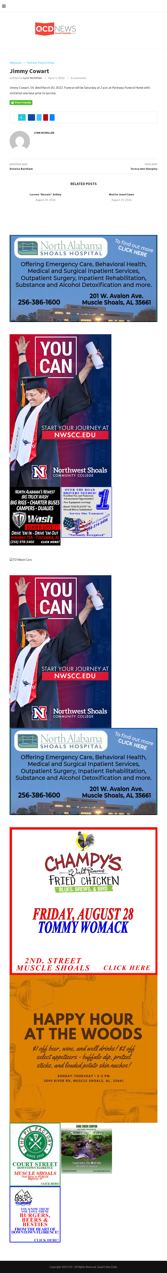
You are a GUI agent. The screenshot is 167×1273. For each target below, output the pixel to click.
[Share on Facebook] (31, 117)
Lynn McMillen (32, 78)
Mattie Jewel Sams (121, 194)
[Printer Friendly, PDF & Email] (21, 102)
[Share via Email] (52, 117)
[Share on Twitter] (39, 117)
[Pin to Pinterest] (45, 117)
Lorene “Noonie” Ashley (45, 194)
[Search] (163, 6)
